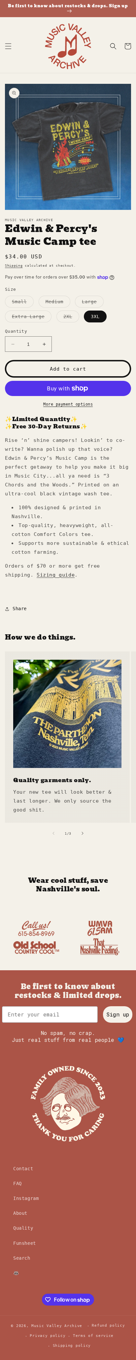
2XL (71, 318)
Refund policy (108, 1325)
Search (21, 1258)
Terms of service (93, 1336)
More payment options (68, 404)
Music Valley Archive (56, 1326)
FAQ (17, 1183)
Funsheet (24, 1243)
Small (23, 303)
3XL (95, 316)
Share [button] (20, 608)
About (20, 1213)
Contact (23, 1168)
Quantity (16, 331)
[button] (8, 46)
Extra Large (31, 318)
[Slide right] (82, 833)
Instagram (26, 1198)
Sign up (117, 1014)
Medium (58, 303)
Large (93, 303)
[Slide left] (53, 833)
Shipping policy (72, 1345)
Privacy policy (47, 1336)
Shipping (14, 265)
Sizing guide (56, 575)
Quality (23, 1228)
